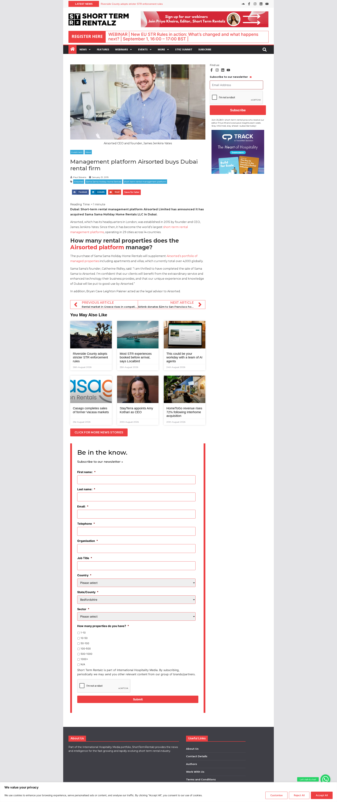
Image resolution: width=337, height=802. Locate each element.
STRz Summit (183, 49)
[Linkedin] (261, 3)
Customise (276, 795)
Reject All (299, 795)
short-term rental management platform (145, 181)
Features (103, 49)
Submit (138, 699)
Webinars (121, 49)
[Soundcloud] (243, 3)
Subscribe (204, 49)
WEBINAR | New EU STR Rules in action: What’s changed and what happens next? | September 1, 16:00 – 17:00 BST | (183, 36)
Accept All (322, 795)
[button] (325, 779)
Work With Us (195, 771)
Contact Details (196, 756)
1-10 (83, 632)
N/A (83, 664)
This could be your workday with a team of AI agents (184, 357)
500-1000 (86, 653)
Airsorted (78, 181)
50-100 (85, 643)
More (161, 49)
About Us (192, 748)
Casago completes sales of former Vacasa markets (91, 410)
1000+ (84, 659)
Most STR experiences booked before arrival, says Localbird (136, 357)
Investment (77, 152)
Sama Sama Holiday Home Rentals (103, 181)
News (83, 49)
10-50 (84, 637)
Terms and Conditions (201, 779)
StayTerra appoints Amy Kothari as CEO (136, 410)
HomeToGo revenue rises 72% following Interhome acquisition (184, 412)
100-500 (86, 648)
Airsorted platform (97, 247)
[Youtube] (267, 3)
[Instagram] (255, 3)
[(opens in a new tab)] (238, 152)
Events (143, 49)
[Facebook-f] (249, 3)
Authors (191, 764)
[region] (168, 792)
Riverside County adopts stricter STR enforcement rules (132, 3)
